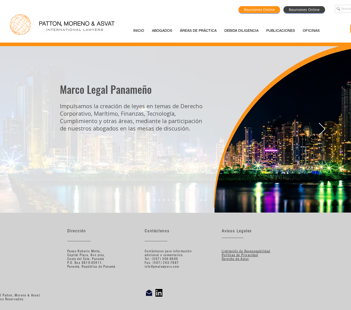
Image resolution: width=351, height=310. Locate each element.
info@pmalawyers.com (162, 267)
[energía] (168, 200)
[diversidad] (191, 200)
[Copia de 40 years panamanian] (205, 200)
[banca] (173, 200)
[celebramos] (145, 200)
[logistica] (178, 200)
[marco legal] (150, 200)
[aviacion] (159, 200)
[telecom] (187, 200)
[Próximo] (322, 129)
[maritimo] (154, 200)
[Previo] (29, 129)
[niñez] (196, 200)
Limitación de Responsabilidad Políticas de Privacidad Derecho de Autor (246, 255)
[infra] (164, 200)
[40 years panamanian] (201, 200)
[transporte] (182, 200)
